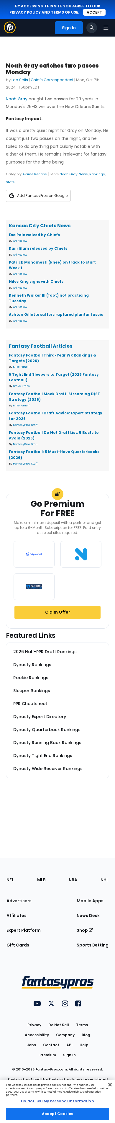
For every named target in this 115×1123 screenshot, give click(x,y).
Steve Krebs (21, 386)
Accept (94, 12)
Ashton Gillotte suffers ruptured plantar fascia (56, 314)
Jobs (31, 1044)
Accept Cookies (57, 1113)
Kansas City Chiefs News (39, 225)
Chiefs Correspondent (52, 80)
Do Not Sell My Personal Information (57, 1101)
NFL (10, 880)
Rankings (97, 174)
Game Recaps (35, 174)
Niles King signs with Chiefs (36, 281)
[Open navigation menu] (106, 27)
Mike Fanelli (21, 367)
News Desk (88, 915)
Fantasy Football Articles (40, 346)
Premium (48, 1054)
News (83, 174)
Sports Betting (93, 945)
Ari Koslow (20, 241)
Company (65, 1034)
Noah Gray (16, 99)
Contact (51, 1044)
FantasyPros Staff (25, 425)
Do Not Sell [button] (58, 1024)
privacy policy (25, 12)
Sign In (69, 1054)
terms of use (64, 12)
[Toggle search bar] (91, 27)
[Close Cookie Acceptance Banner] (110, 1085)
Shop (83, 930)
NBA (73, 880)
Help (84, 1044)
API (69, 1044)
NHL (105, 880)
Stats (10, 182)
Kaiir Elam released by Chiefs (38, 248)
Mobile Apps (90, 901)
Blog (86, 1034)
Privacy (34, 1024)
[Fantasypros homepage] (10, 32)
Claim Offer (57, 612)
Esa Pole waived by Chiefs (34, 234)
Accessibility (37, 1034)
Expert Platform (23, 930)
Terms (82, 1024)
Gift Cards (17, 945)
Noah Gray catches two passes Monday (52, 69)
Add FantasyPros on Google (42, 195)
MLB (41, 880)
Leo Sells (20, 80)
